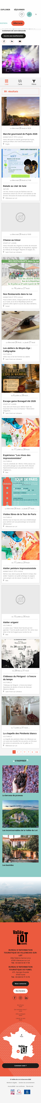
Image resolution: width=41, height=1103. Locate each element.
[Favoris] (21, 14)
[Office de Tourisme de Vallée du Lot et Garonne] (20, 937)
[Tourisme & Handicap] (27, 1092)
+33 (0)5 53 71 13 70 (22, 977)
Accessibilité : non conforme (16, 1086)
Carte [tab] (20, 84)
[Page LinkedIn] (26, 998)
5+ (25, 752)
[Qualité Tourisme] (19, 1091)
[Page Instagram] (20, 998)
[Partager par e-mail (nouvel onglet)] (20, 41)
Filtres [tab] (34, 84)
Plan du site (29, 1086)
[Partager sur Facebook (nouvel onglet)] (4, 41)
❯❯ (36, 752)
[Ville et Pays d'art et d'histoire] (12, 1091)
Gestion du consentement (26, 1082)
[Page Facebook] (15, 998)
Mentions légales (12, 1082)
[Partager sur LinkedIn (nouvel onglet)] (12, 41)
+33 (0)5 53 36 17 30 (22, 963)
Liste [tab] (6, 84)
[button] (29, 14)
